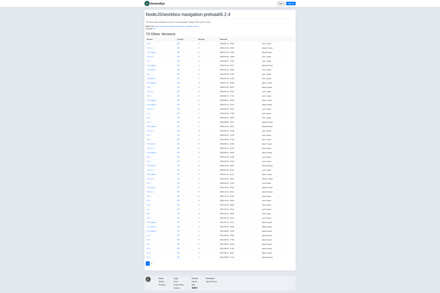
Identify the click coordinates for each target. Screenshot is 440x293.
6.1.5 (148, 218)
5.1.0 (148, 161)
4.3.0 (148, 44)
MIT (154, 29)
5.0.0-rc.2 (150, 148)
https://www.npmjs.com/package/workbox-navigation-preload (177, 26)
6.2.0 (148, 240)
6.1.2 (148, 214)
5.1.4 (148, 122)
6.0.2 (148, 200)
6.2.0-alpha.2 (151, 231)
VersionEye (157, 3)
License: (149, 29)
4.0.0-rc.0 (150, 57)
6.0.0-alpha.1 (151, 52)
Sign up (291, 3)
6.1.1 (148, 209)
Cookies (177, 288)
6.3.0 (148, 257)
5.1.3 (148, 183)
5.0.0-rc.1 (150, 48)
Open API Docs (211, 281)
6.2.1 (148, 244)
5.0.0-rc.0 (150, 179)
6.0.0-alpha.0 (151, 105)
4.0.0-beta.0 (151, 166)
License (180, 39)
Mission (161, 281)
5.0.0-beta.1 (151, 187)
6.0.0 (148, 196)
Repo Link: (150, 26)
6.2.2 (148, 235)
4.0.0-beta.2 (151, 78)
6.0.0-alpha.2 (151, 152)
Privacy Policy (179, 285)
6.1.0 (148, 205)
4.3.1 (148, 61)
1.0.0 (148, 87)
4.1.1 (148, 74)
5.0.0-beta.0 (151, 144)
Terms (176, 281)
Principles (162, 285)
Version (150, 39)
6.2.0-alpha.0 (151, 222)
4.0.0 (148, 96)
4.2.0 (148, 139)
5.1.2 (148, 135)
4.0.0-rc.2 (150, 131)
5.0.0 (148, 157)
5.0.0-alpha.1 (151, 174)
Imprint (194, 281)
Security (201, 39)
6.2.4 (148, 253)
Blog (193, 285)
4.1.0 (148, 118)
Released (223, 39)
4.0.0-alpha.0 (151, 126)
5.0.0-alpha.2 (151, 100)
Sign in (281, 3)
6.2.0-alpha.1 (151, 227)
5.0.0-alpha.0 (151, 83)
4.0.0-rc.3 (150, 109)
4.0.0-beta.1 (151, 70)
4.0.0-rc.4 (150, 170)
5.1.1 (148, 113)
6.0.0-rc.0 (150, 192)
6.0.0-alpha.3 (151, 65)
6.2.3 (148, 248)
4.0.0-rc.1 (150, 91)
